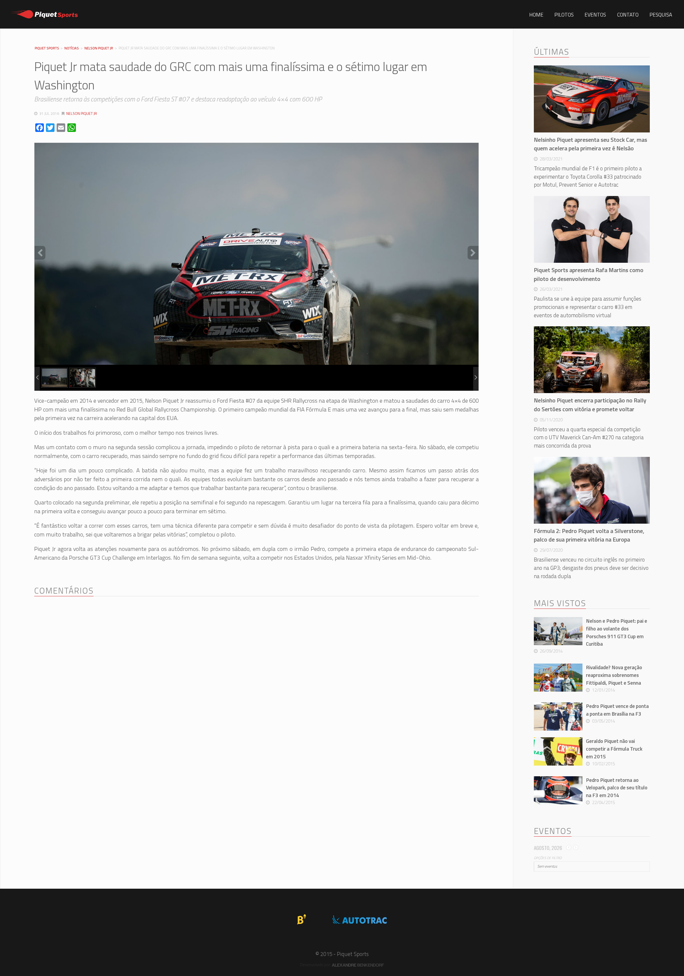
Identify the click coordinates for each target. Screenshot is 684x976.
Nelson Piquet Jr (98, 48)
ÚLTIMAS (551, 51)
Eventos (595, 14)
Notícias (71, 48)
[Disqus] (256, 671)
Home (536, 14)
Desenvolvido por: (316, 965)
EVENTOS (553, 831)
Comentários (64, 590)
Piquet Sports (47, 48)
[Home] (42, 14)
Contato (628, 14)
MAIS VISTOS (560, 603)
